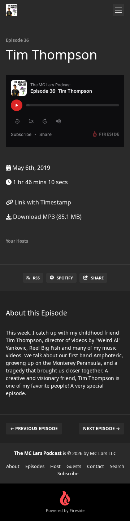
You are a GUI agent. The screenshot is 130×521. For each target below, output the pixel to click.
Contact (95, 466)
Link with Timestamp (42, 202)
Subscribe (67, 473)
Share (97, 278)
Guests (73, 466)
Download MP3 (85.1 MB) (47, 217)
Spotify (65, 278)
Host (55, 466)
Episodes (34, 466)
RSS (36, 278)
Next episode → (101, 428)
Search (117, 466)
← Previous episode (34, 428)
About (13, 466)
